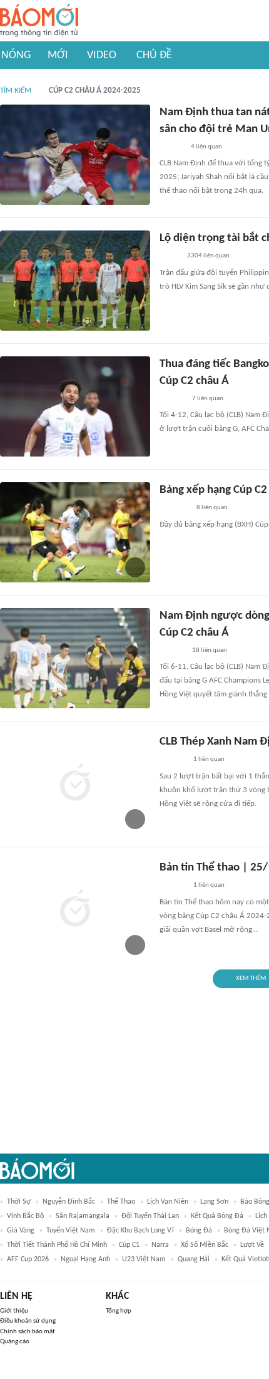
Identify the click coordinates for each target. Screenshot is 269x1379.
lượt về (252, 1245)
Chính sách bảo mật (27, 1331)
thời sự (19, 1202)
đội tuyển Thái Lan (150, 1216)
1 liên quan (209, 759)
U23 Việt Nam (144, 1259)
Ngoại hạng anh (85, 1259)
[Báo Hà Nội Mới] (172, 399)
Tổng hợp (118, 1311)
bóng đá (199, 1230)
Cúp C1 (129, 1245)
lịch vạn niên (167, 1202)
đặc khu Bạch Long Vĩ (140, 1230)
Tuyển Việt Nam (70, 1230)
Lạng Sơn (214, 1202)
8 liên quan (212, 507)
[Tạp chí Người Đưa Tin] (170, 257)
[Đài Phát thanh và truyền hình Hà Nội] (173, 760)
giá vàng (20, 1230)
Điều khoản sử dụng (28, 1321)
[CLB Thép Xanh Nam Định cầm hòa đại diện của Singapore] (75, 784)
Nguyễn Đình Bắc (69, 1202)
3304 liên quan (208, 255)
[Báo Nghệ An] (171, 147)
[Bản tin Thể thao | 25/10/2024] (75, 910)
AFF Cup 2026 (28, 1259)
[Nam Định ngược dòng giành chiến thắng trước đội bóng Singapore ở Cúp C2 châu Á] (75, 658)
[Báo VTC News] (174, 508)
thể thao (121, 1202)
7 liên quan (207, 398)
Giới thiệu (14, 1311)
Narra (160, 1245)
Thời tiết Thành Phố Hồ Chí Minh (57, 1245)
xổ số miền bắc (204, 1245)
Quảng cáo (14, 1341)
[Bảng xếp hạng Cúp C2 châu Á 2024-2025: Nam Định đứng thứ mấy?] (75, 532)
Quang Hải (194, 1259)
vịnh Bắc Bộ (25, 1216)
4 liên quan (206, 146)
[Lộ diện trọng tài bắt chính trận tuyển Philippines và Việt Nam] (75, 280)
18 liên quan (209, 650)
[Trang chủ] (39, 21)
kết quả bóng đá (217, 1216)
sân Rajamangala (82, 1216)
